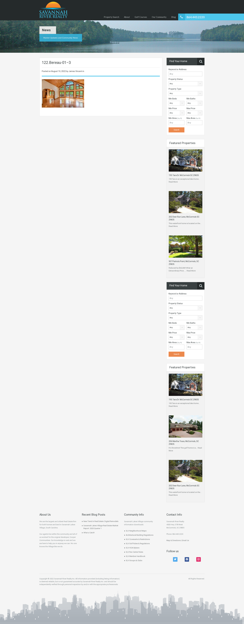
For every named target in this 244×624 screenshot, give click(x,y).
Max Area (193, 118)
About (127, 17)
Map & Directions (173, 540)
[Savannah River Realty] (53, 10)
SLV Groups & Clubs (134, 560)
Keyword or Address (178, 69)
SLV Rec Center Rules (134, 552)
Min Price (173, 108)
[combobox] (185, 83)
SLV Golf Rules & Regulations (138, 543)
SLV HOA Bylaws (132, 548)
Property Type (175, 89)
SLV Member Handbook (135, 556)
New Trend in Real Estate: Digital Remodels (100, 521)
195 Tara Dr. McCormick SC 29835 (184, 175)
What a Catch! (89, 533)
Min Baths (191, 99)
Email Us (185, 540)
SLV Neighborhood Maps (136, 531)
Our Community (159, 17)
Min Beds (173, 99)
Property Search (111, 17)
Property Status (176, 79)
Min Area (175, 118)
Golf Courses (141, 17)
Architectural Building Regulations (139, 535)
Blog (173, 17)
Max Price (191, 108)
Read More (173, 182)
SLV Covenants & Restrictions (138, 539)
